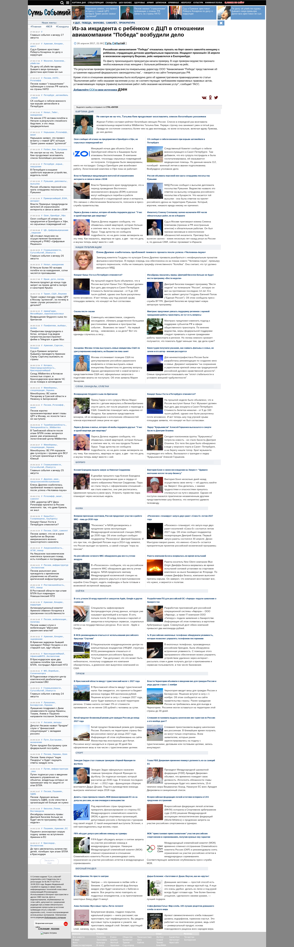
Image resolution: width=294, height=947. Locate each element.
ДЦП (77, 23)
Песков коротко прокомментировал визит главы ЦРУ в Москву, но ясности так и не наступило (48, 414)
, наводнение (57, 265)
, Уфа (63, 216)
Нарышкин (49, 132)
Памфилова (50, 326)
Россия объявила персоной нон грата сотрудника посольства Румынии (48, 189)
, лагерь (60, 279)
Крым (46, 279)
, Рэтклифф (61, 132)
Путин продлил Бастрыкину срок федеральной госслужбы (48, 746)
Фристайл (174, 942)
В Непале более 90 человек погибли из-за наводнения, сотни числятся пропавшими (49, 270)
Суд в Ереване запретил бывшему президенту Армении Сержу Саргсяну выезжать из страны (47, 355)
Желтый (114, 942)
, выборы (61, 326)
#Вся (49, 26)
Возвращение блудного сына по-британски (95, 394)
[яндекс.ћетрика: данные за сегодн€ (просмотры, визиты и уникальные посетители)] (49, 933)
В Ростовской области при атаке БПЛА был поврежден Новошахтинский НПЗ (48, 593)
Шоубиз (80, 462)
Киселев (48, 809)
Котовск (48, 365)
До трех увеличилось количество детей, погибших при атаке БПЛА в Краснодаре (49, 851)
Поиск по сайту (235, 3)
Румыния (48, 181)
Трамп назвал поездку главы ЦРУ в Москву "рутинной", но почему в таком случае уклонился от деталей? (49, 300)
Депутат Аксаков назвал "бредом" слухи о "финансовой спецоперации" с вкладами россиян (49, 729)
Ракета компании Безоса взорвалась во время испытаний (176, 556)
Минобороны (50, 388)
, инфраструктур (60, 565)
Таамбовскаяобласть (54, 425)
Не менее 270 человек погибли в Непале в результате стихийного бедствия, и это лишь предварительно (48, 122)
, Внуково (62, 294)
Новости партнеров (82, 945)
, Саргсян (58, 345)
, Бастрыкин (55, 740)
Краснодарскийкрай (54, 654)
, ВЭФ (64, 198)
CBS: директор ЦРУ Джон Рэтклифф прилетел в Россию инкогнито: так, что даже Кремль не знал (48, 506)
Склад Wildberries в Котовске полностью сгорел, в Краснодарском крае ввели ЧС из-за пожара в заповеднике (47, 377)
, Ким (53, 149)
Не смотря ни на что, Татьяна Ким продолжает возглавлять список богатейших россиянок (47, 155)
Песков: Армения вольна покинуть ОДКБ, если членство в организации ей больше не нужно (49, 800)
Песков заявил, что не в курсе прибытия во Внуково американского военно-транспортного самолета (47, 537)
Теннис (159, 942)
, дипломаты (60, 181)
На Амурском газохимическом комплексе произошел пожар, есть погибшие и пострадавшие (48, 556)
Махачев (48, 61)
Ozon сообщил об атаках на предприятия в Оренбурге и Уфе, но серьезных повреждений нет (49, 221)
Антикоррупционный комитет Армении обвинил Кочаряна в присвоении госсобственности (47, 610)
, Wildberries (55, 427)
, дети (53, 279)
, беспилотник (37, 568)
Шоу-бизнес (125, 3)
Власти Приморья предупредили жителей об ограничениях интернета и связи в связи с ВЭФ (49, 207)
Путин (47, 769)
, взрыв (34, 98)
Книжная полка (213, 3)
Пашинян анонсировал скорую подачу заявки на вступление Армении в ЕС (47, 834)
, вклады (57, 722)
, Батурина (61, 149)
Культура (198, 3)
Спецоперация (96, 3)
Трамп (47, 294)
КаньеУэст (49, 516)
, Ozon (64, 754)
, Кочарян (58, 44)
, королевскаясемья (53, 314)
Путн (46, 740)
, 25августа (50, 467)
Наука (79, 508)
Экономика (101, 940)
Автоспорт (174, 940)
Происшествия (144, 937)
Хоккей (159, 940)
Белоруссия (190, 940)
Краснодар (49, 843)
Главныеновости (52, 250)
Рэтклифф (49, 496)
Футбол (160, 937)
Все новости (79, 937)
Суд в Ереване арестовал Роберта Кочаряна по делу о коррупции (46, 52)
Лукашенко (49, 702)
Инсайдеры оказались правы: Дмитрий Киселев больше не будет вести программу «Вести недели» (47, 818)
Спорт (79, 753)
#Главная (36, 26)
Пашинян (48, 828)
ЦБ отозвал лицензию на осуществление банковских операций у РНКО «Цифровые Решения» (47, 239)
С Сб (115, 43)
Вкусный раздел (86, 868)
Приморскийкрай (52, 198)
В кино (113, 937)
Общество (128, 937)
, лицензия (35, 233)
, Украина (49, 390)
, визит (58, 496)
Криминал (173, 3)
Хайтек (80, 591)
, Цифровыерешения (57, 230)
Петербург (49, 95)
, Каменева (58, 61)
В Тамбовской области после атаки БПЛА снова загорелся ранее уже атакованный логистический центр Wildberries (48, 434)
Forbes (47, 149)
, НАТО (55, 78)
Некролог (186, 3)
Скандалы (111, 3)
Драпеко (48, 479)
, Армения (58, 828)
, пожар (39, 550)
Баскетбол (174, 937)
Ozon (46, 216)
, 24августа (50, 691)
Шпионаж (161, 3)
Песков (47, 78)
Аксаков (48, 722)
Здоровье (139, 3)
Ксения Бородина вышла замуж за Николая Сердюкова (102, 470)
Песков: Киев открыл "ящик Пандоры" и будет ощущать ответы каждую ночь (46, 760)
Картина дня (79, 3)
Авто (139, 940)
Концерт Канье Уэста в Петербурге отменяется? (44, 523)
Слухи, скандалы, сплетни (92, 386)
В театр (100, 945)
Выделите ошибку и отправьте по (97, 107)
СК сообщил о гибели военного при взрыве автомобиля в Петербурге (48, 103)
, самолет (63, 531)
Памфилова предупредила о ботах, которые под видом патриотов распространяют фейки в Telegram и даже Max (47, 335)
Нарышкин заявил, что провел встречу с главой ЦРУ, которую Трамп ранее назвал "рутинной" (48, 141)
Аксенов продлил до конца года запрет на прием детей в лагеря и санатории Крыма (48, 285)
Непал (47, 112)
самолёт (111, 23)
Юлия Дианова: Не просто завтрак (91, 876)
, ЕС (66, 828)
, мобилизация (59, 619)
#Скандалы (62, 26)
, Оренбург (54, 216)
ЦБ (45, 230)
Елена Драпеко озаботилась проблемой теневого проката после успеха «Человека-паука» (48, 487)
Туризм (80, 673)
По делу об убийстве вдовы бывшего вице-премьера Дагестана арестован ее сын (46, 69)
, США (54, 294)
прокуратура (127, 23)
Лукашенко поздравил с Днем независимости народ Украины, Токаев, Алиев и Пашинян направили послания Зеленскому (49, 712)
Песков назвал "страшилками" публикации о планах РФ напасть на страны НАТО (49, 86)
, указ (33, 771)
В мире (76, 940)
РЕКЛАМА (55, 929)
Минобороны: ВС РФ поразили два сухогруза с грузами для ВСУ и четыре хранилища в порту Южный (49, 454)
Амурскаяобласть (53, 548)
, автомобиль (61, 95)
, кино (55, 479)
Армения (48, 44)
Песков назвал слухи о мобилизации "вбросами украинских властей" (44, 628)
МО (45, 671)
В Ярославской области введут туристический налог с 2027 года (107, 681)
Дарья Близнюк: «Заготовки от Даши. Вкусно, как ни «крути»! (178, 876)
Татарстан (189, 937)
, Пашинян (57, 791)
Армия (150, 3)
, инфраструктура (59, 769)
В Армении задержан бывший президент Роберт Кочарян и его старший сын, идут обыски (48, 645)
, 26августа (50, 253)
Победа (86, 23)
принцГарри (50, 311)
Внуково (98, 23)
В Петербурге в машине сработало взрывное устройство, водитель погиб (48, 172)
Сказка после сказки (84, 311)
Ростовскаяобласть (54, 585)
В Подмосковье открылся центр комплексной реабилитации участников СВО (48, 679)
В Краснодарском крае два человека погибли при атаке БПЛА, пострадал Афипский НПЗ (49, 662)
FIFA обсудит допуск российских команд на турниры (100, 833)
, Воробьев (52, 671)
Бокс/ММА (161, 945)
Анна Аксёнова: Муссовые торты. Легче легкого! (98, 906)
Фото (75, 942)
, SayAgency (51, 519)
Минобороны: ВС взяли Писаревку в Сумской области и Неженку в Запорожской (48, 396)
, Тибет (54, 112)
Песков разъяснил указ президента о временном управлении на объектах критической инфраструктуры (47, 574)
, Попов (56, 809)
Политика (101, 937)
